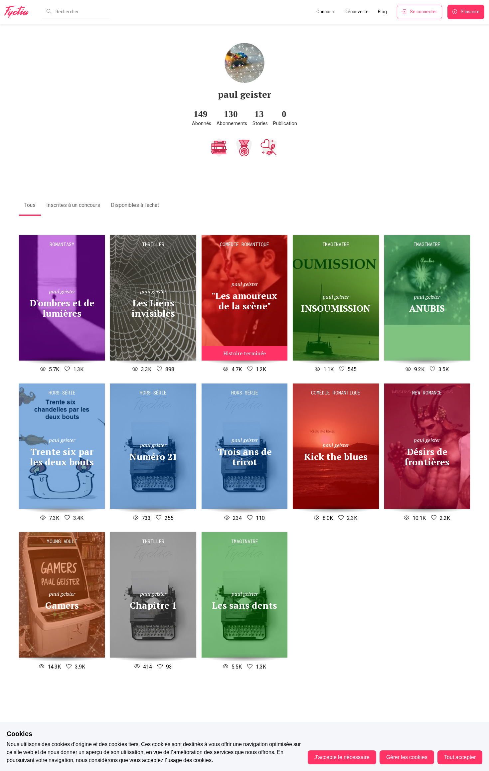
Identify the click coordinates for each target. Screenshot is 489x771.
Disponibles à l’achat (135, 205)
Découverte (357, 11)
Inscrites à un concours (73, 205)
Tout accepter (460, 757)
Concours (326, 11)
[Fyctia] (18, 12)
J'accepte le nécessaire (342, 757)
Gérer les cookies (406, 757)
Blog (382, 11)
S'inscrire (470, 11)
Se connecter (423, 11)
